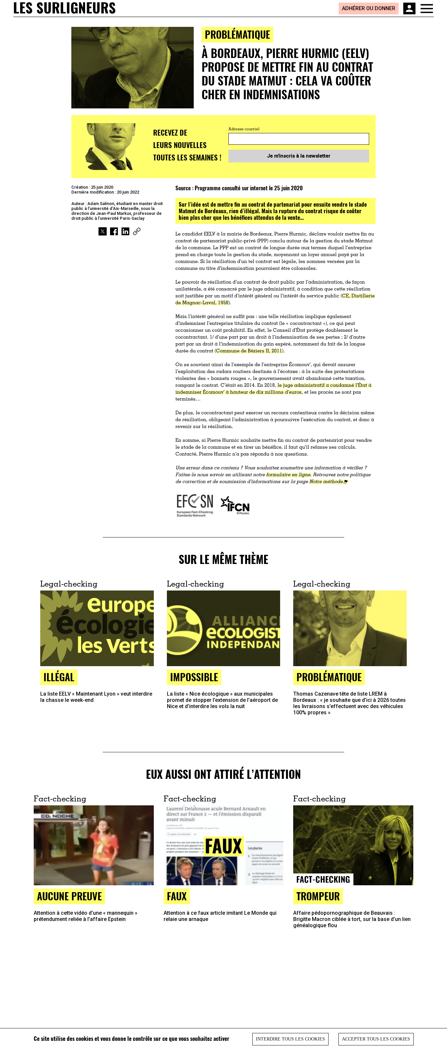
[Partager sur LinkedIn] (125, 231)
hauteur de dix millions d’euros (266, 392)
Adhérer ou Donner (368, 8)
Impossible (194, 676)
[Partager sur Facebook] (114, 231)
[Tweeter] (102, 231)
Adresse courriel (243, 129)
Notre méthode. (326, 481)
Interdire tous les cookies (290, 1039)
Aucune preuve (69, 896)
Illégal (59, 676)
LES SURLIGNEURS (64, 8)
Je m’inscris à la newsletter (299, 156)
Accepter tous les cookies (376, 1039)
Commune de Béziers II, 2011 (249, 351)
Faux (177, 896)
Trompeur (318, 896)
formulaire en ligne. (289, 475)
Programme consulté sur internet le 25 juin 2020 (249, 188)
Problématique (237, 34)
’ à (227, 392)
